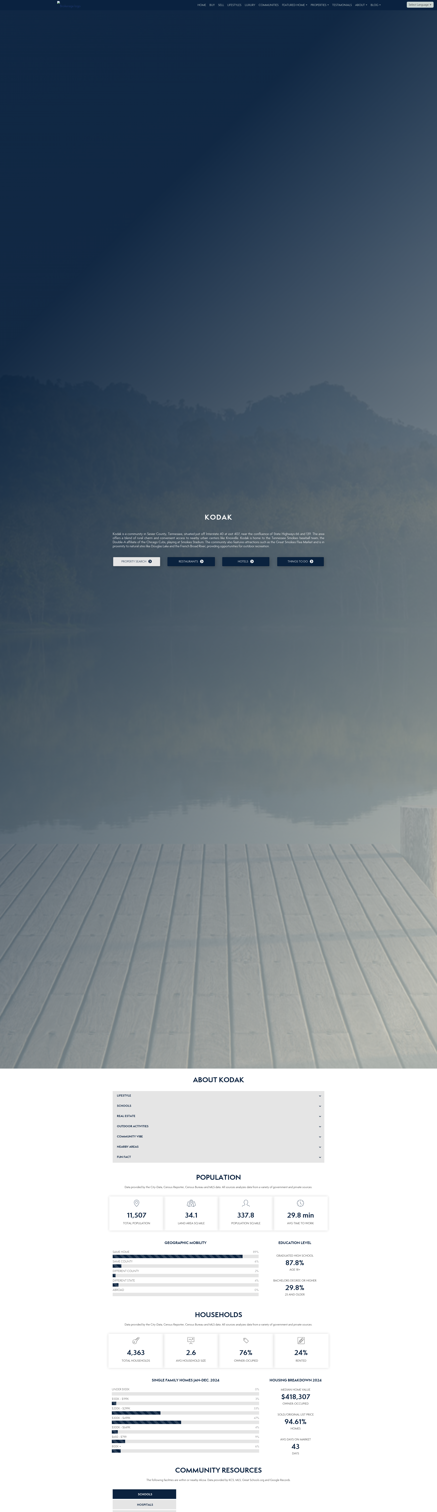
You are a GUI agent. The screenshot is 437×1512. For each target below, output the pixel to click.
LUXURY (250, 5)
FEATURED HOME (295, 6)
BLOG (376, 6)
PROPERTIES (320, 6)
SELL (221, 5)
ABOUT (362, 6)
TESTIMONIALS (342, 5)
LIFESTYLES (234, 5)
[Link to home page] (70, 5)
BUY (212, 5)
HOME (202, 5)
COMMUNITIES (269, 5)
